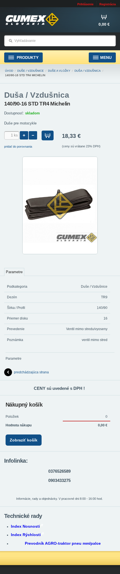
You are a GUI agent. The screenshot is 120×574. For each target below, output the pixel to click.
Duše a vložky (59, 70)
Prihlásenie (85, 4)
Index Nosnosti (25, 526)
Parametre (14, 272)
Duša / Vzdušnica (88, 70)
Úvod (9, 70)
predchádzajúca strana (31, 372)
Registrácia (107, 4)
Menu (106, 57)
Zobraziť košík (23, 440)
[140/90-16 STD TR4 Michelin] (60, 253)
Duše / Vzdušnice (30, 70)
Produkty (27, 57)
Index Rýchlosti (26, 534)
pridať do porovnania (18, 146)
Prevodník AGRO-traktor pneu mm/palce (63, 543)
